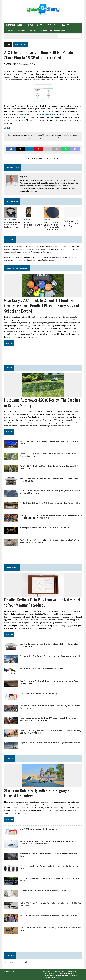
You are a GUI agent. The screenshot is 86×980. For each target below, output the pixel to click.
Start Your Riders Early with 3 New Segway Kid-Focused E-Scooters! (38, 793)
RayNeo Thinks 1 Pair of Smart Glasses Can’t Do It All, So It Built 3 (43, 668)
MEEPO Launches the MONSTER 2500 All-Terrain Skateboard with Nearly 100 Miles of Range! (49, 879)
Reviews (47, 220)
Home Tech (29, 25)
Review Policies (71, 971)
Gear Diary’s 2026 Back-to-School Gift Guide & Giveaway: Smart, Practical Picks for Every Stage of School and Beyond (41, 305)
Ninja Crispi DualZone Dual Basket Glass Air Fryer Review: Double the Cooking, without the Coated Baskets (49, 479)
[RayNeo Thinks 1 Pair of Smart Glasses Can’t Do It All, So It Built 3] (11, 673)
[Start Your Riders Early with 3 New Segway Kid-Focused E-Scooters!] (43, 786)
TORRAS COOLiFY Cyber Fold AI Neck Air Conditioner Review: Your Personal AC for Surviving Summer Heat (48, 454)
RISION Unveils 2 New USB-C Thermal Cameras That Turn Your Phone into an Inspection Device (50, 854)
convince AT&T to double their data (38, 114)
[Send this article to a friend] (47, 149)
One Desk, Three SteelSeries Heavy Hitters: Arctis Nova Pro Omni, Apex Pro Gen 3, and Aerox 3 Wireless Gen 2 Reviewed (49, 541)
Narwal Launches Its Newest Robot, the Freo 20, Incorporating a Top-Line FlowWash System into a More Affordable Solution (48, 842)
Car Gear (40, 25)
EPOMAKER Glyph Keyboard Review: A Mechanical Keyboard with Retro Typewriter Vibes (50, 503)
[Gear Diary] (43, 9)
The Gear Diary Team (58, 971)
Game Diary (22, 30)
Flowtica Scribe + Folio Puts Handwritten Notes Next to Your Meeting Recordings (42, 602)
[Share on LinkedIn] (29, 149)
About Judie (46, 971)
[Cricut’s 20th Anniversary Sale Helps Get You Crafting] (11, 698)
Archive (47, 978)
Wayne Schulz (18, 67)
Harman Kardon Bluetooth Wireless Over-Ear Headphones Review (13, 224)
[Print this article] (56, 149)
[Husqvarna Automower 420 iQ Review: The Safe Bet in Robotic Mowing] (43, 395)
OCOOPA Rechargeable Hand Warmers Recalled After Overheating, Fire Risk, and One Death (49, 867)
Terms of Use (74, 976)
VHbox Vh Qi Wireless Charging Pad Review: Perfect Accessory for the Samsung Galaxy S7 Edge (52, 227)
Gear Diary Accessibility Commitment (56, 976)
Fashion (44, 30)
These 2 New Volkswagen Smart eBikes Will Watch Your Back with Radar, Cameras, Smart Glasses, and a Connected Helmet (48, 719)
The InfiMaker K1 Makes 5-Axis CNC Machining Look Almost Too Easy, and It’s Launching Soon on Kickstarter (50, 706)
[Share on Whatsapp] (65, 149)
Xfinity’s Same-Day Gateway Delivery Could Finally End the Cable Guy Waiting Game (48, 915)
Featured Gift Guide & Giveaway (16, 268)
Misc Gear (34, 30)
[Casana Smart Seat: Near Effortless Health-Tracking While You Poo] (11, 895)
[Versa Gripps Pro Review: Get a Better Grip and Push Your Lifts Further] (11, 532)
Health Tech (51, 25)
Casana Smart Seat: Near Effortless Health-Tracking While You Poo (43, 890)
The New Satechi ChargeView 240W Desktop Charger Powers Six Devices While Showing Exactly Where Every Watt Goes (50, 731)
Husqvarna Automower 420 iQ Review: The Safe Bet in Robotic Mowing (42, 402)
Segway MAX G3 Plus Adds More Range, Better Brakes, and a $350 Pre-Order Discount (50, 742)
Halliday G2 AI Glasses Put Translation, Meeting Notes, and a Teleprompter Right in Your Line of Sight (50, 904)
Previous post (36, 158)
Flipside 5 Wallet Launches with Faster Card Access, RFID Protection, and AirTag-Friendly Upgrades (50, 928)
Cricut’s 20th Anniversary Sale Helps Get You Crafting (38, 693)
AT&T (15, 64)
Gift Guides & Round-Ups (59, 30)
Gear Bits (9, 758)
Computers (10, 30)
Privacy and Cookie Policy (66, 974)
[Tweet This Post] (20, 149)
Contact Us (56, 978)
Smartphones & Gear (14, 25)
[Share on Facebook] (11, 149)
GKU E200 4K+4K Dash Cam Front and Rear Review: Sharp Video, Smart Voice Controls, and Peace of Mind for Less (50, 491)
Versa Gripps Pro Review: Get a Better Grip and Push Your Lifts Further (44, 527)
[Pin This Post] (38, 149)
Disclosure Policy (50, 974)
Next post (51, 158)
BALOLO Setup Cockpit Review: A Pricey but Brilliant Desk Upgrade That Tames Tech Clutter (49, 442)
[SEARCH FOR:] (69, 35)
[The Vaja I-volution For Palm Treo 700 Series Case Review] (73, 215)
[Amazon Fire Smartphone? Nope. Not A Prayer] (27, 216)
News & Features (10, 219)
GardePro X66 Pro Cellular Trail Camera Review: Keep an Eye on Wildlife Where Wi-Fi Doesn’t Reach (49, 467)
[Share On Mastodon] (74, 149)
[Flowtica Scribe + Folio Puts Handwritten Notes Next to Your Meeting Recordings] (43, 595)
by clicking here (48, 260)
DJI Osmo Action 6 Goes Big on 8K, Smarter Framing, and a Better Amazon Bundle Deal (50, 656)
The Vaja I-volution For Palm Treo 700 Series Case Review (71, 223)
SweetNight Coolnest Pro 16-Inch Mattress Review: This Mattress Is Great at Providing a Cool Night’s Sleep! (51, 682)
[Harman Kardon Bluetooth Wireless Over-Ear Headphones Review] (10, 216)
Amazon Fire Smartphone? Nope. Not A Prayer (33, 224)
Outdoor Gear (64, 25)
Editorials (28, 220)
